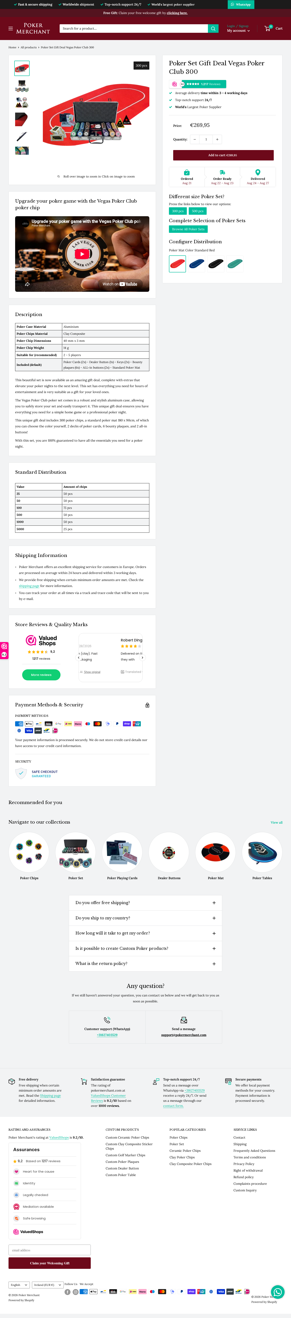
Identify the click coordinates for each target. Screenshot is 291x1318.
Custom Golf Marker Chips (125, 1155)
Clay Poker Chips (182, 1157)
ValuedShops (59, 1137)
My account (236, 30)
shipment (78, 4)
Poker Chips (178, 1137)
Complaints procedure (250, 1184)
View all (277, 822)
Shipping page (50, 1095)
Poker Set (177, 1144)
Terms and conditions (249, 1157)
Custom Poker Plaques (122, 1162)
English (15, 1285)
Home (12, 47)
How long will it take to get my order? (112, 933)
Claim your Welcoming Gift (49, 1263)
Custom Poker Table (121, 1175)
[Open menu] (11, 28)
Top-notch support (123, 4)
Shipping (239, 1144)
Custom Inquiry (245, 1190)
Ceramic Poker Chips (185, 1151)
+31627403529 (194, 1090)
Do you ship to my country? (102, 918)
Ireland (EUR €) (44, 1285)
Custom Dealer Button (122, 1168)
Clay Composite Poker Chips (191, 1164)
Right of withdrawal (248, 1170)
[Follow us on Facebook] (68, 1292)
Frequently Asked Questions (254, 1151)
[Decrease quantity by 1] (194, 139)
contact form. (173, 1106)
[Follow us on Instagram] (76, 1292)
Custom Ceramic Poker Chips (127, 1137)
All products (29, 47)
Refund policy (243, 1177)
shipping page (29, 586)
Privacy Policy (243, 1164)
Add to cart (222, 155)
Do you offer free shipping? (102, 902)
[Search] (213, 28)
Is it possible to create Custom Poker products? (121, 948)
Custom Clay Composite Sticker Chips (129, 1146)
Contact (239, 1137)
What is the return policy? (101, 963)
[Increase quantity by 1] (217, 139)
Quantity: (180, 139)
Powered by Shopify (21, 1300)
